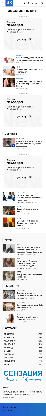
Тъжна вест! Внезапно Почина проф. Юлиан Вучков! (27, 223)
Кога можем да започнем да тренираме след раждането (29, 59)
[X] (32, 3)
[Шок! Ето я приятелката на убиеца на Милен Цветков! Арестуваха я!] (9, 142)
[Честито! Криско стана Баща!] (9, 210)
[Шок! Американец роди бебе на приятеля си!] (9, 306)
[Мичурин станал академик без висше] (9, 275)
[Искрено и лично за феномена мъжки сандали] (9, 294)
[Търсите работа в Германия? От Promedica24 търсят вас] (9, 196)
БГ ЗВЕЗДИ (20, 138)
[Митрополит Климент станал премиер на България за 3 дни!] (9, 262)
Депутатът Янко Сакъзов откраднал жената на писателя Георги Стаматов (29, 249)
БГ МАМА (19, 55)
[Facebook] (25, 3)
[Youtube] (36, 3)
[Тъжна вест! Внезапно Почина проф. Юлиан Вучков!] (9, 222)
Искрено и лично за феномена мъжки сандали (29, 294)
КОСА (18, 314)
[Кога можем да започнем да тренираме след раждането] (9, 59)
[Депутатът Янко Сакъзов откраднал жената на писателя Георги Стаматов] (9, 248)
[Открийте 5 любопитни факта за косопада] (9, 318)
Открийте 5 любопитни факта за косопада (27, 318)
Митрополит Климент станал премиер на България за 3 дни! (26, 263)
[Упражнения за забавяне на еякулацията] (9, 71)
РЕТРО (18, 244)
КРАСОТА (19, 79)
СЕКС (18, 67)
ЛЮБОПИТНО (21, 302)
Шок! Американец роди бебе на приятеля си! (29, 306)
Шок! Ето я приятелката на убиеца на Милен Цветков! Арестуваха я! (29, 143)
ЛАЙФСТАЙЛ (20, 192)
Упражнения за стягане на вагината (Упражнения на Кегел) (29, 83)
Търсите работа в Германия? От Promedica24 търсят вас (29, 197)
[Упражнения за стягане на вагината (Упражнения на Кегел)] (9, 82)
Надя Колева (20, 203)
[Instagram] (29, 3)
